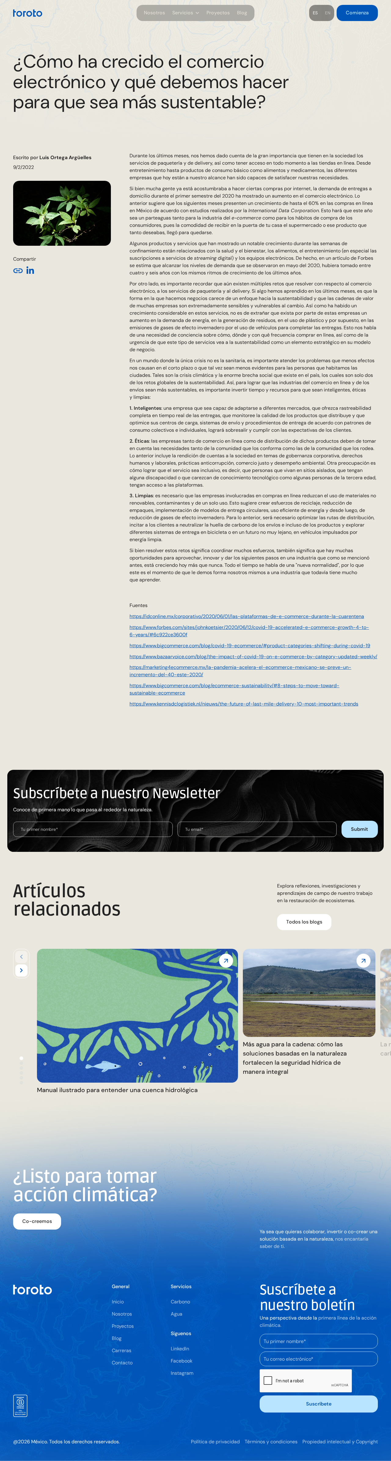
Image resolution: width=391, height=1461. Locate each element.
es (315, 13)
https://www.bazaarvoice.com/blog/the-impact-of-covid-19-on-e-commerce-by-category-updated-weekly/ (253, 656)
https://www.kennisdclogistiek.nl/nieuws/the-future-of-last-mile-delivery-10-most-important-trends (244, 704)
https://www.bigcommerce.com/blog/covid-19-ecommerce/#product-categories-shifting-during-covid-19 (250, 645)
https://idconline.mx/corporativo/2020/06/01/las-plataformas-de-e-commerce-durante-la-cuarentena (247, 616)
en (328, 13)
